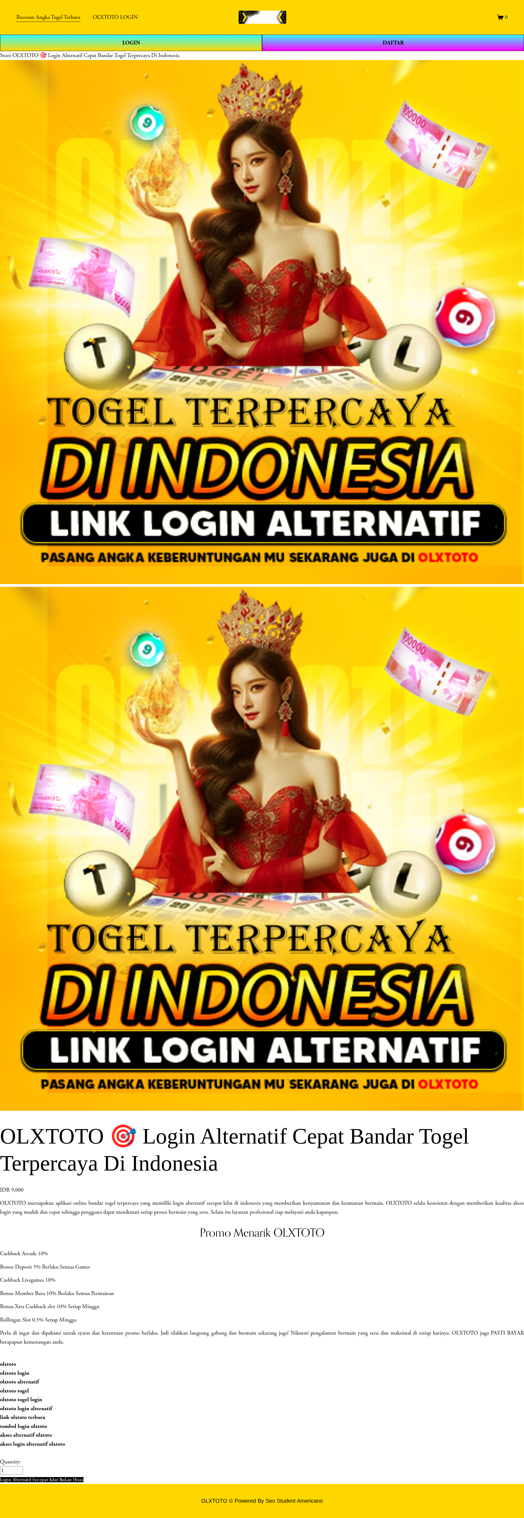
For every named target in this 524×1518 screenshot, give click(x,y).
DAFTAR (393, 43)
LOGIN (131, 43)
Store (5, 55)
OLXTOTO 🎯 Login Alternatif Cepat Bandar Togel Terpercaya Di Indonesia (96, 55)
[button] (42, 1479)
